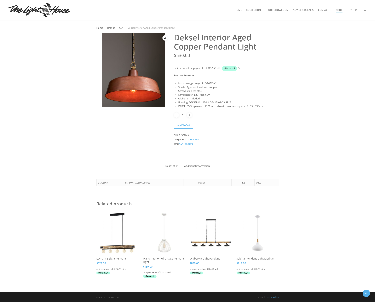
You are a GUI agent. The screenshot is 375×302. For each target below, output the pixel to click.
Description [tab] (171, 166)
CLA (121, 27)
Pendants (194, 139)
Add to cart (183, 125)
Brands (111, 27)
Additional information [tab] (197, 166)
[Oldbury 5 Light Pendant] (211, 233)
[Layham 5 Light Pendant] (117, 233)
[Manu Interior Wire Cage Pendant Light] (164, 233)
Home (99, 27)
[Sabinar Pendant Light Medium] (257, 233)
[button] (165, 38)
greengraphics (273, 297)
